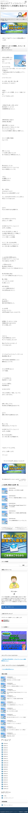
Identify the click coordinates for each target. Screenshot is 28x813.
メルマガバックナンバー (8, 797)
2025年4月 (5, 777)
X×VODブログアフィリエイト (9, 479)
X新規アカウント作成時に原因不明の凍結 (17, 512)
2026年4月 (5, 752)
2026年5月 (5, 750)
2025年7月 (5, 771)
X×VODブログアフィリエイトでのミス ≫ (21, 528)
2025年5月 (5, 775)
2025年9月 (5, 767)
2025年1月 (5, 784)
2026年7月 (5, 745)
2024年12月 (5, 786)
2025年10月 (5, 765)
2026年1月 (5, 758)
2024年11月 (5, 788)
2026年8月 (5, 743)
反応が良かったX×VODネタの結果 (16, 490)
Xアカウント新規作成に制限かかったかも (17, 497)
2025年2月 (5, 782)
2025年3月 (5, 780)
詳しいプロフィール (9, 607)
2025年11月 (5, 762)
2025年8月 (5, 769)
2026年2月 (5, 756)
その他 (4, 795)
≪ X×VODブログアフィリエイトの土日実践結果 (7, 528)
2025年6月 (5, 773)
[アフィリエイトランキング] (5, 622)
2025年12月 (5, 760)
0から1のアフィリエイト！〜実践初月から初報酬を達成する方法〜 (14, 5)
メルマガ (17, 479)
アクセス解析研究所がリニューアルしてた (18, 520)
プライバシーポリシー (8, 805)
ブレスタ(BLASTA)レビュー (8, 669)
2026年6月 (5, 747)
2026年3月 (5, 754)
